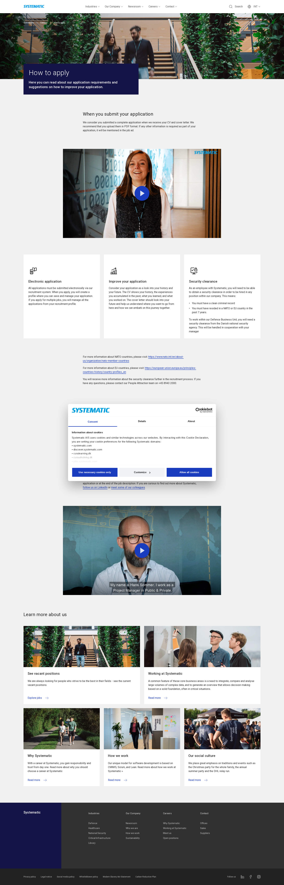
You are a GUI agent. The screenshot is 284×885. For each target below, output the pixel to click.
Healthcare (94, 828)
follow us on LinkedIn (95, 487)
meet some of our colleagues (128, 487)
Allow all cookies (189, 472)
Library (91, 843)
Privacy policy (30, 877)
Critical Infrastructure (99, 838)
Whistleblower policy (88, 877)
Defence (92, 823)
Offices (203, 823)
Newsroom (134, 6)
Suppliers (205, 833)
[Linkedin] (242, 876)
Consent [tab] (93, 421)
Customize (140, 472)
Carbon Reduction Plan (145, 877)
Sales (203, 828)
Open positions (170, 838)
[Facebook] (250, 876)
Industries (91, 6)
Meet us (167, 833)
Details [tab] (142, 421)
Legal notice (46, 877)
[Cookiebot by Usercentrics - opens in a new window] (198, 410)
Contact (170, 6)
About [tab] (191, 421)
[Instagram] (258, 876)
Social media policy (65, 877)
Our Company (112, 6)
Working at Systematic (174, 828)
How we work (133, 833)
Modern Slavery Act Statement (116, 877)
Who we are (132, 828)
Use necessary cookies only (95, 472)
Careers (153, 6)
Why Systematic (171, 823)
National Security (97, 833)
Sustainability (133, 838)
